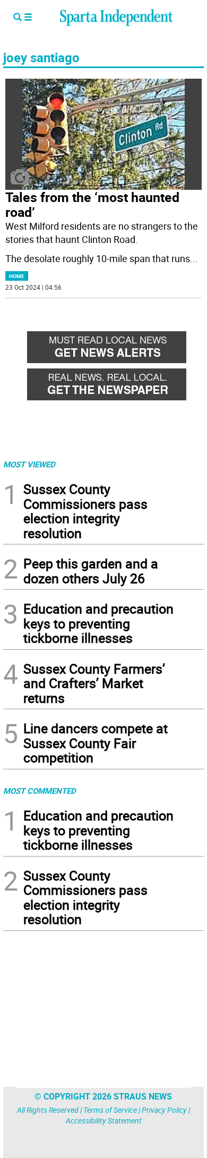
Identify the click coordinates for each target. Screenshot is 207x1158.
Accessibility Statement (104, 1120)
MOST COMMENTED (39, 790)
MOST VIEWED (29, 464)
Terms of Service (110, 1110)
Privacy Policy (164, 1110)
